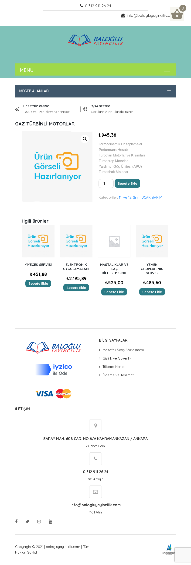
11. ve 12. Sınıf (129, 197)
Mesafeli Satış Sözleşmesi (123, 350)
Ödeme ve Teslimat (118, 375)
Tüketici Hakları (114, 366)
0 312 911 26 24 (98, 5)
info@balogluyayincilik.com (151, 15)
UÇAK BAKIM (151, 197)
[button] (94, 91)
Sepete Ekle (127, 183)
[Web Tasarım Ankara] (169, 549)
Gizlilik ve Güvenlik (116, 358)
